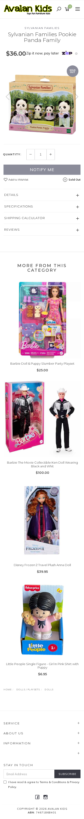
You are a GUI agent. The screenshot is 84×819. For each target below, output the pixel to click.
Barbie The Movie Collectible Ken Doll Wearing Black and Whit (42, 464)
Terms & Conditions (53, 782)
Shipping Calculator (24, 218)
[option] (42, 101)
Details (11, 195)
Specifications (18, 206)
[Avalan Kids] (29, 9)
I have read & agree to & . (43, 784)
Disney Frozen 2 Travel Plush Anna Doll (42, 565)
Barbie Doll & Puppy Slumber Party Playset (42, 363)
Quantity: (12, 154)
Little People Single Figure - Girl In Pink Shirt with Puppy (42, 665)
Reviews (12, 229)
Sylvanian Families (42, 28)
